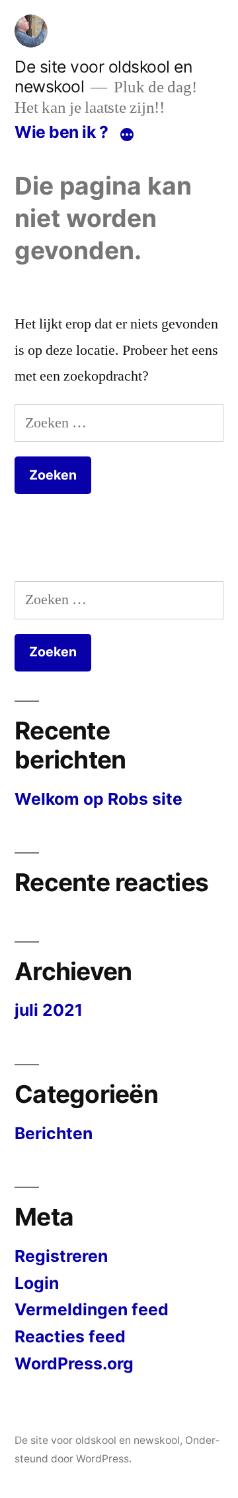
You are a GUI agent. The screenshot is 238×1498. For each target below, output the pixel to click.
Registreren (61, 1256)
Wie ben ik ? (61, 132)
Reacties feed (70, 1336)
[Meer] (127, 134)
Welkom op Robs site (98, 799)
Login (37, 1283)
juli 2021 (49, 1010)
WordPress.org (74, 1363)
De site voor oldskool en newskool (97, 1440)
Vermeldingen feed (92, 1309)
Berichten (54, 1133)
